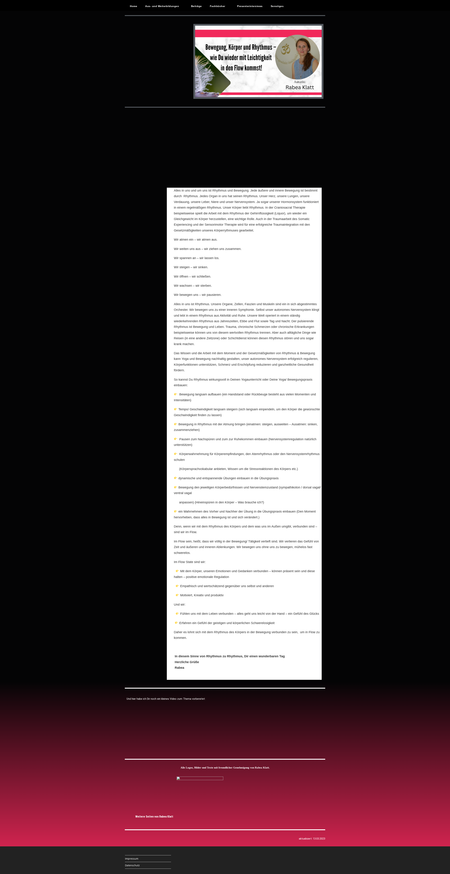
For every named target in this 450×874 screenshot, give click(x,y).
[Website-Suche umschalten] (295, 6)
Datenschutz (132, 865)
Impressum (131, 858)
